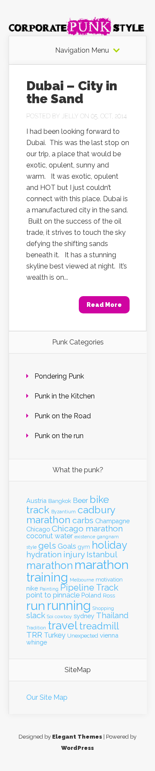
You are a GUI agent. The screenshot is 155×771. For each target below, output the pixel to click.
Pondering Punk (59, 376)
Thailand (112, 615)
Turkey (54, 635)
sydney (84, 615)
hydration (44, 554)
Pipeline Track (89, 587)
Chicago (38, 529)
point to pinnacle (53, 595)
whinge (36, 642)
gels (47, 545)
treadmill (99, 626)
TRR (34, 634)
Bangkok (59, 501)
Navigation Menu (82, 50)
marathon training (77, 571)
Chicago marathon (87, 529)
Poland (91, 595)
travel (63, 625)
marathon (49, 565)
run (35, 605)
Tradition (36, 627)
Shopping (103, 608)
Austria (36, 500)
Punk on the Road (62, 416)
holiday (109, 545)
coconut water (49, 536)
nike (32, 588)
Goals (67, 546)
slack (35, 615)
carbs (82, 520)
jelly (70, 116)
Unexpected (82, 635)
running (69, 605)
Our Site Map (47, 697)
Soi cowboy (59, 616)
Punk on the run (59, 436)
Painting (49, 588)
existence (84, 536)
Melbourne (82, 579)
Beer (80, 500)
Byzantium (63, 511)
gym (84, 546)
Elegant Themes (77, 736)
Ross (109, 595)
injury (74, 554)
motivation (109, 579)
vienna (109, 635)
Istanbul (102, 554)
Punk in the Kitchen (64, 396)
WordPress (77, 748)
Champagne (112, 521)
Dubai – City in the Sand (71, 92)
